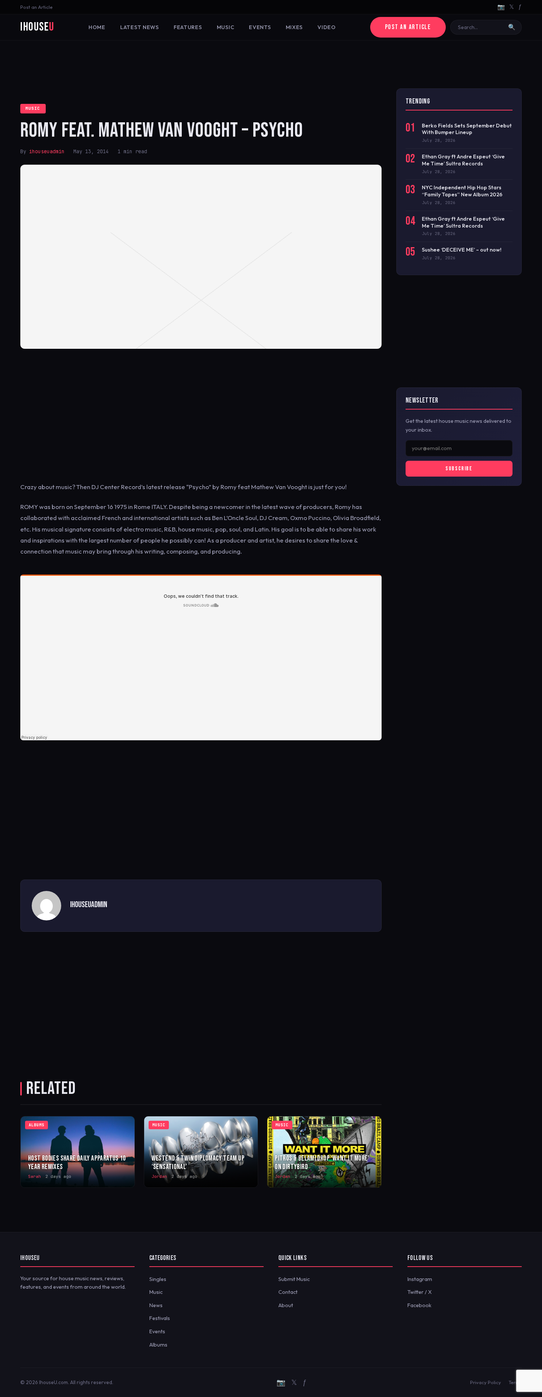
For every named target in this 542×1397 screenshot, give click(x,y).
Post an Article (36, 7)
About (285, 1305)
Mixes (294, 27)
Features (188, 27)
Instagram (419, 1279)
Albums (158, 1344)
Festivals (159, 1318)
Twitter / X (419, 1292)
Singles (157, 1279)
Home (96, 27)
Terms (515, 1382)
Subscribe (458, 468)
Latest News (139, 27)
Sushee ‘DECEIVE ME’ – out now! (461, 249)
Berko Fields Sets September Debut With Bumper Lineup (467, 129)
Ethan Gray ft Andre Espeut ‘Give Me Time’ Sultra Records (463, 160)
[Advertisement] (271, 64)
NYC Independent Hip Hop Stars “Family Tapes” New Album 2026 (462, 191)
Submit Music (294, 1279)
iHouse (37, 27)
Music (225, 27)
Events (260, 27)
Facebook (419, 1305)
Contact (288, 1292)
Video (326, 27)
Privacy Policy (485, 1382)
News (156, 1305)
